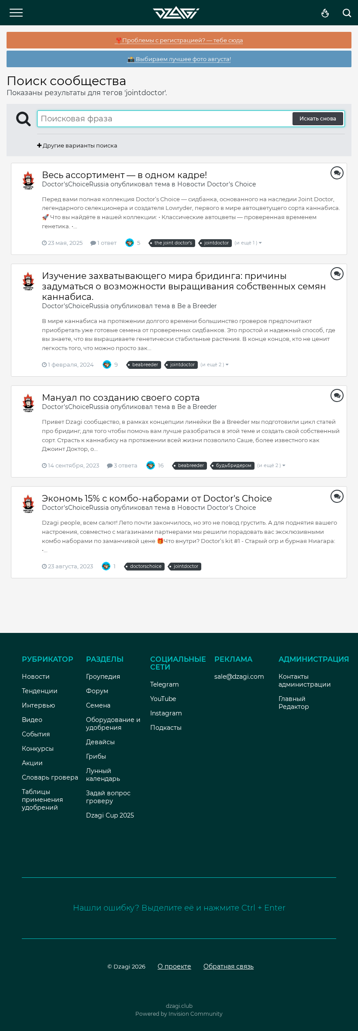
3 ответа (125, 465)
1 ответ (106, 242)
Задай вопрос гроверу (108, 797)
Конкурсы (38, 749)
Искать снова (317, 118)
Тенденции (40, 691)
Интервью (38, 705)
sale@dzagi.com (239, 676)
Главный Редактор (294, 703)
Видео (32, 720)
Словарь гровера (50, 777)
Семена (98, 705)
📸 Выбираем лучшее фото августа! (179, 58)
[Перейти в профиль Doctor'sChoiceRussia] (28, 180)
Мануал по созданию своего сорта (121, 397)
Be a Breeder (197, 306)
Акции (32, 763)
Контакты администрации (305, 680)
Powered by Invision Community (179, 1013)
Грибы (96, 756)
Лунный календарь (103, 775)
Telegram (164, 684)
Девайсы (100, 742)
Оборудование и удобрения (113, 724)
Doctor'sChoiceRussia (75, 184)
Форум (97, 691)
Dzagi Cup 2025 (110, 815)
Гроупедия (103, 676)
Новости (36, 676)
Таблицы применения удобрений (42, 799)
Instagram (166, 713)
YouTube (163, 699)
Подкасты (166, 728)
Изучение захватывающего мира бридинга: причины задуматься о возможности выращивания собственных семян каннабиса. (184, 286)
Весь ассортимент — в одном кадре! (124, 175)
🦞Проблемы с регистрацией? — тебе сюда (179, 40)
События (36, 734)
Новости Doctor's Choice (216, 184)
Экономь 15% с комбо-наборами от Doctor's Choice (157, 498)
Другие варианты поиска (79, 145)
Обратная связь (228, 966)
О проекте (174, 966)
